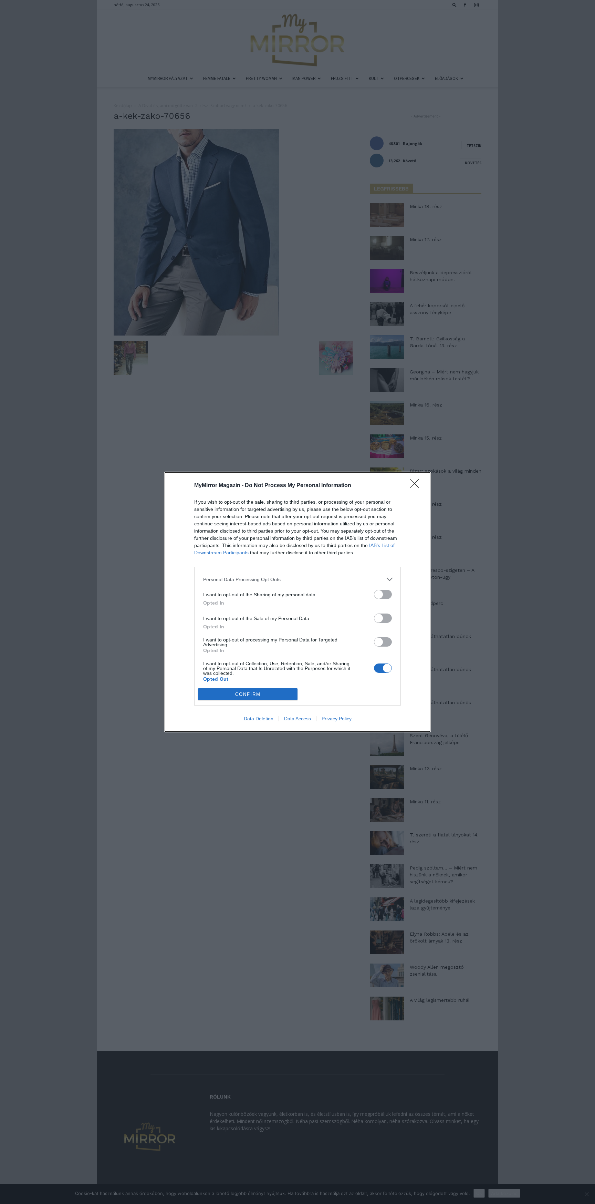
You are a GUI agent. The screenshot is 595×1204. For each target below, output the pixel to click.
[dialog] (297, 602)
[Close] (416, 485)
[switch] (383, 594)
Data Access (297, 718)
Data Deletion (258, 718)
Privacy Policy (337, 718)
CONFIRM (248, 694)
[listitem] (297, 579)
